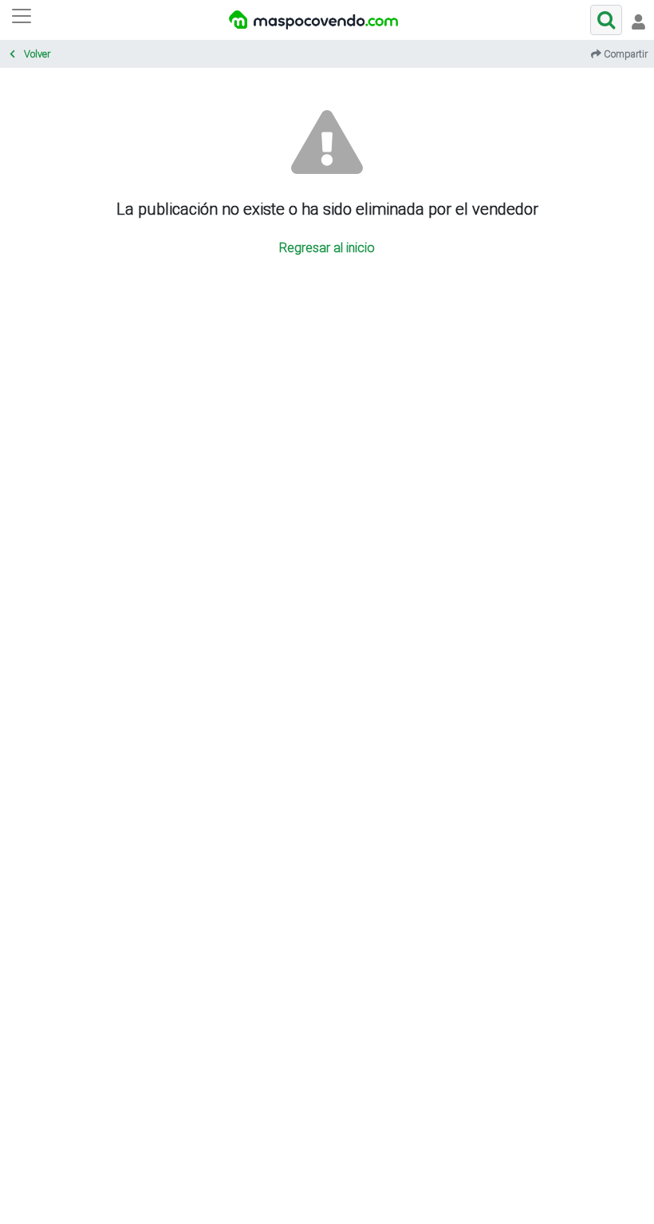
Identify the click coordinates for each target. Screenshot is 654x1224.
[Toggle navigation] (638, 20)
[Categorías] (21, 20)
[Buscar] (606, 20)
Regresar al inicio (327, 247)
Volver (36, 54)
